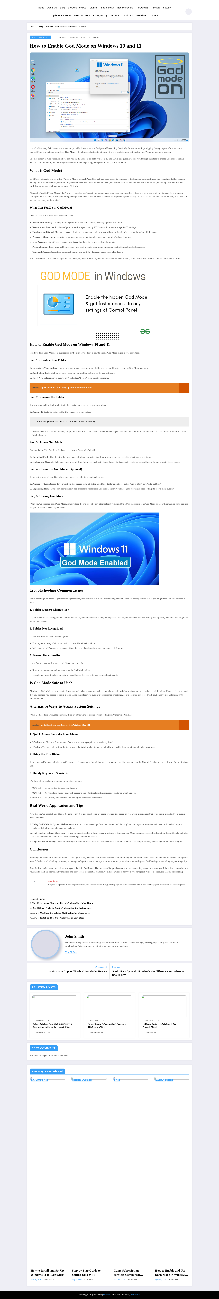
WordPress (107, 1295)
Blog (62, 7)
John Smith (61, 37)
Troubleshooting (125, 7)
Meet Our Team (82, 15)
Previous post (101, 967)
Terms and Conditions (122, 15)
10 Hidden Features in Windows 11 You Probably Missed (159, 1025)
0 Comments (93, 37)
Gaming (93, 7)
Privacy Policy (100, 15)
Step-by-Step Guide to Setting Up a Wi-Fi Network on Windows (44, 1273)
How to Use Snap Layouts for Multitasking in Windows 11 (61, 913)
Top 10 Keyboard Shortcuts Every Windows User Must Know (62, 903)
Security (167, 7)
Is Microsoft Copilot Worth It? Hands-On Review (78, 971)
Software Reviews (77, 7)
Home (41, 7)
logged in (46, 1055)
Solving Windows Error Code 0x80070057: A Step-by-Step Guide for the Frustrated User (52, 1025)
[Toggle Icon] (29, 12)
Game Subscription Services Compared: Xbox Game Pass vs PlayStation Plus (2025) (87, 1273)
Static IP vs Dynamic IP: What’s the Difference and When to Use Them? (148, 973)
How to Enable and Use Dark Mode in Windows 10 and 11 (128, 1273)
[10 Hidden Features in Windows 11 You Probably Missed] (164, 1006)
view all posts (71, 952)
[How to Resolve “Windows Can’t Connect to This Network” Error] (109, 1006)
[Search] (180, 12)
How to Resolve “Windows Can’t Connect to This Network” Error (107, 1025)
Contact (154, 15)
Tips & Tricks (107, 7)
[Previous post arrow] (31, 971)
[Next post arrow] (188, 971)
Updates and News (61, 15)
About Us (52, 7)
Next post (116, 967)
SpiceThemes (135, 1295)
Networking (142, 7)
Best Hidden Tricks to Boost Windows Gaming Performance (62, 908)
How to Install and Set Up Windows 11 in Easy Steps (58, 918)
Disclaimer (141, 15)
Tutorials (155, 7)
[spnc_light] (188, 11)
